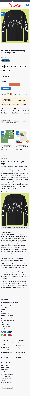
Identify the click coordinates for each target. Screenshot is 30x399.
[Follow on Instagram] (5, 332)
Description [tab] (4, 155)
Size (2, 63)
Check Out (6, 88)
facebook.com (5, 285)
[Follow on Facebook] (2, 332)
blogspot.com (17, 287)
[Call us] (2, 335)
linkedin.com (16, 283)
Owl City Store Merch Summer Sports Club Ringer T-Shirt (7, 146)
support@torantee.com (12, 302)
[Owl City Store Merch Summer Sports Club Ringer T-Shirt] (7, 136)
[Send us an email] (10, 332)
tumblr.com (4, 289)
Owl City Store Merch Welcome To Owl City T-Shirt (22, 146)
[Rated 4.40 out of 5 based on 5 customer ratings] (15, 57)
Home (3, 47)
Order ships (15, 112)
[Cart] (27, 5)
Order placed (4, 112)
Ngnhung (14, 122)
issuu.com (4, 287)
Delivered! (26, 112)
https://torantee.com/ (13, 281)
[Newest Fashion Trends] (15, 5)
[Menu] (2, 4)
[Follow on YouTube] (10, 335)
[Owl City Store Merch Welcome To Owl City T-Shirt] (22, 136)
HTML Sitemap (7, 357)
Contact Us (21, 345)
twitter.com (4, 283)
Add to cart (14, 84)
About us (20, 343)
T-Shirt (13, 120)
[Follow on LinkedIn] (8, 335)
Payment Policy (22, 352)
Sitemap (5, 355)
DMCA (19, 355)
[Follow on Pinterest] (5, 335)
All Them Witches (8, 122)
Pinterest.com (20, 285)
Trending (8, 47)
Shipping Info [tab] (4, 158)
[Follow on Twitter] (8, 332)
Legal (19, 357)
